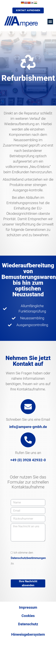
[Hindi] (35, 2)
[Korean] (32, 2)
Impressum (28, 607)
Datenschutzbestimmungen (28, 558)
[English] (25, 2)
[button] (50, 21)
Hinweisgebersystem (28, 634)
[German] (22, 2)
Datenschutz (28, 624)
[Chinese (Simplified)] (28, 2)
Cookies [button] (28, 616)
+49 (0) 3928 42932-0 (28, 460)
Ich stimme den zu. (28, 558)
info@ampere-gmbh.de (28, 427)
